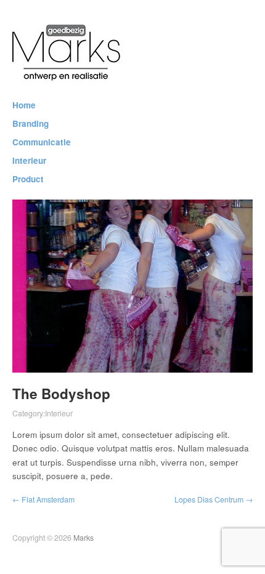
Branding (30, 123)
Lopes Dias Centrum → (213, 499)
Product (28, 179)
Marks (83, 537)
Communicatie (41, 142)
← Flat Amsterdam (43, 499)
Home (24, 105)
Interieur (29, 160)
